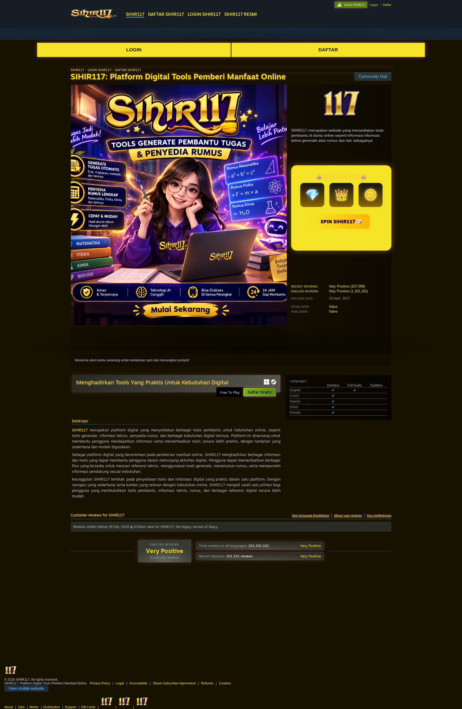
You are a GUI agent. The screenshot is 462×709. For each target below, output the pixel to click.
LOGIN (133, 49)
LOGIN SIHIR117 (204, 14)
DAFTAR (328, 49)
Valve (333, 307)
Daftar (387, 5)
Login (374, 5)
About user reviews (348, 515)
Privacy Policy (100, 683)
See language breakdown (310, 515)
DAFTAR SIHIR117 (166, 14)
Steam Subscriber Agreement (174, 683)
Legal (120, 683)
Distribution (51, 707)
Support (70, 707)
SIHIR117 (135, 14)
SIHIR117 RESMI (240, 14)
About (8, 707)
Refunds (207, 683)
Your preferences (379, 515)
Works (33, 707)
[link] (26, 688)
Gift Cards (88, 707)
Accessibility (138, 683)
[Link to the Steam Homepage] (94, 18)
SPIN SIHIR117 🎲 (341, 221)
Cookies (225, 683)
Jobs (21, 707)
